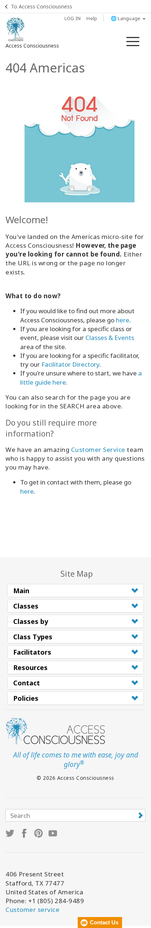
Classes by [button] (30, 621)
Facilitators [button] (32, 652)
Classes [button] (25, 606)
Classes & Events (109, 337)
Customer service (32, 909)
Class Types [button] (32, 636)
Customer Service (98, 449)
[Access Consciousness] (15, 29)
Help (91, 18)
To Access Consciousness (41, 6)
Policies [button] (25, 698)
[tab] (75, 590)
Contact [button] (26, 682)
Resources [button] (30, 667)
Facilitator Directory (70, 364)
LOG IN (73, 18)
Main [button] (21, 590)
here (122, 320)
